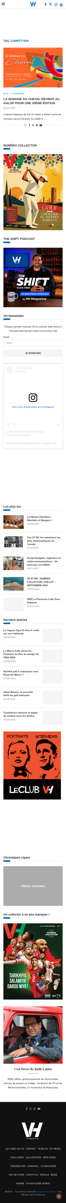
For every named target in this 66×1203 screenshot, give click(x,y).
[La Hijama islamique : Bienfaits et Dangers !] (13, 522)
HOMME (20, 1183)
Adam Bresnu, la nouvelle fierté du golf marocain (18, 694)
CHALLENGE (17, 1157)
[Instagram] (56, 5)
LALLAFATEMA (33, 1157)
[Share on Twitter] (33, 125)
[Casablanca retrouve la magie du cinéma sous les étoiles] (52, 718)
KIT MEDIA (55, 1149)
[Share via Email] (41, 125)
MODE (54, 1175)
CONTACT (31, 1149)
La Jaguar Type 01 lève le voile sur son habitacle (21, 632)
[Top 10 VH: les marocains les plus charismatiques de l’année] (13, 542)
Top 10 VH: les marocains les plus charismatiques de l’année (43, 540)
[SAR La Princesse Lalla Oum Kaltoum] (13, 604)
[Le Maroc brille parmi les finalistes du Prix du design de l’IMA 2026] (52, 656)
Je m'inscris (33, 353)
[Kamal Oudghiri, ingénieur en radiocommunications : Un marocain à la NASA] (13, 563)
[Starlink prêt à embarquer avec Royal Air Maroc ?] (52, 676)
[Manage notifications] (59, 1196)
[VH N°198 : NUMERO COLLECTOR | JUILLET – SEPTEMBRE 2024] (13, 584)
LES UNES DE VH (14, 1149)
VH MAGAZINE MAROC (38, 1183)
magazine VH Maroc (46, 1192)
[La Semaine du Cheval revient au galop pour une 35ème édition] (33, 67)
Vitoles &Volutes (33, 886)
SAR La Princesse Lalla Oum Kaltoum (43, 601)
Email (6, 337)
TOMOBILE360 (17, 1166)
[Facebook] (46, 5)
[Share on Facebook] (29, 125)
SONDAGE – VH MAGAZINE (41, 1166)
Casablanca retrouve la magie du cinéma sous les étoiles (20, 714)
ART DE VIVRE (16, 1175)
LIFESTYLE (32, 1175)
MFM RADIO (49, 1157)
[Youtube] (61, 5)
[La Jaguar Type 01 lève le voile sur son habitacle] (52, 635)
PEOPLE (44, 1175)
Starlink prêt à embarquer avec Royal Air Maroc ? (21, 673)
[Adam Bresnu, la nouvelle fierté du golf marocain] (52, 697)
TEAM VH (43, 1149)
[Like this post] (25, 125)
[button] (6, 886)
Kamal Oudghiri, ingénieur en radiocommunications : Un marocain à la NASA (44, 561)
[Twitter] (51, 5)
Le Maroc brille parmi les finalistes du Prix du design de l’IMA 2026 (21, 654)
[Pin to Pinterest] (37, 125)
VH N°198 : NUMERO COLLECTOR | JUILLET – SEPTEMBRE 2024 (41, 582)
